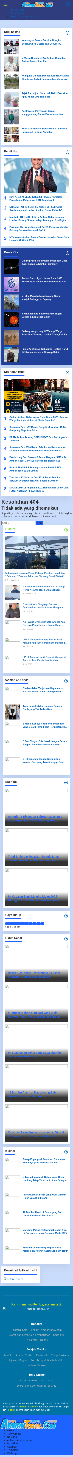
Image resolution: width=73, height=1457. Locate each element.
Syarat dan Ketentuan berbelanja (36, 1385)
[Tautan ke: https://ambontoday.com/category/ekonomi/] (66, 782)
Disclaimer (31, 1339)
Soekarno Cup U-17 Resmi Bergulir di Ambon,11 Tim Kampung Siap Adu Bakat (38, 429)
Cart (42, 1380)
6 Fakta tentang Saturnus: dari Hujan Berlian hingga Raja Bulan (42, 315)
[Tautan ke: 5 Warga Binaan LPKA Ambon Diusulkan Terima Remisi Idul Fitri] (11, 63)
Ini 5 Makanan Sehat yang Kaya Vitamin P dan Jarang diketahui (44, 1196)
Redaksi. (11, 1409)
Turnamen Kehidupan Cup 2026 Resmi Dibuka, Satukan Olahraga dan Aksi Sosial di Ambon (34, 479)
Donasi (44, 1339)
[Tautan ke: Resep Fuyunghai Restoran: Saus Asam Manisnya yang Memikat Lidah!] (12, 1165)
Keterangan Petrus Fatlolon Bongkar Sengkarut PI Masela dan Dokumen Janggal (41, 42)
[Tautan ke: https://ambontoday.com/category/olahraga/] (67, 372)
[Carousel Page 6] (27, 923)
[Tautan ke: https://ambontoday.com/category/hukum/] (66, 530)
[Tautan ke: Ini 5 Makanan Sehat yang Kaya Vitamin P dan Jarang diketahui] (12, 1200)
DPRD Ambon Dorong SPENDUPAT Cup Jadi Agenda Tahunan (38, 439)
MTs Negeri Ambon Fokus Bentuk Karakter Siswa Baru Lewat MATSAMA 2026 (39, 239)
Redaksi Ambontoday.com (46, 1329)
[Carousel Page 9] (38, 923)
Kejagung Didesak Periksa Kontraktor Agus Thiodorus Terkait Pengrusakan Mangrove (45, 77)
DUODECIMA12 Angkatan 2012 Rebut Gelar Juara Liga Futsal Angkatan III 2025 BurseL (38, 489)
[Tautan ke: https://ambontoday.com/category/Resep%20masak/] (66, 1152)
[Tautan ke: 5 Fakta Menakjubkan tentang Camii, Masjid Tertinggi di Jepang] (11, 301)
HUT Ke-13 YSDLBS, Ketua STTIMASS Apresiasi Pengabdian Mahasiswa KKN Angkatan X (35, 198)
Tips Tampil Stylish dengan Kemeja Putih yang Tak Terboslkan (42, 708)
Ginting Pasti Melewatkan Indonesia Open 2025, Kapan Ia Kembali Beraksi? (45, 262)
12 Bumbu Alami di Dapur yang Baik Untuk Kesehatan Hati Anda (43, 1214)
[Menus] (5, 4)
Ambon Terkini (24, 1355)
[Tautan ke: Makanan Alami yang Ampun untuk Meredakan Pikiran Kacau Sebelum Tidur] (12, 1253)
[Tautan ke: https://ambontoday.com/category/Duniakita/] (67, 253)
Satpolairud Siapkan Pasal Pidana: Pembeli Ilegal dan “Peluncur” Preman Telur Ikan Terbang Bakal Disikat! (35, 575)
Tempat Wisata (60, 1355)
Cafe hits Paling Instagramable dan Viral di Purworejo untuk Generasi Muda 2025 (45, 1232)
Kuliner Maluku (36, 1365)
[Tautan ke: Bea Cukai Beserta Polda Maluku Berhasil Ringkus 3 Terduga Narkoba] (11, 134)
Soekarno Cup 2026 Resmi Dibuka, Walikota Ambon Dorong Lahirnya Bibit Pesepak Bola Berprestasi (37, 449)
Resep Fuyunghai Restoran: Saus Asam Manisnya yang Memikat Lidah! (44, 1161)
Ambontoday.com (28, 1406)
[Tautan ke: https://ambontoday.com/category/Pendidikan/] (67, 152)
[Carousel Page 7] (31, 923)
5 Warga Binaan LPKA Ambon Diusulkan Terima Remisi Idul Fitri (44, 60)
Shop (50, 1380)
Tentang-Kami (20, 1329)
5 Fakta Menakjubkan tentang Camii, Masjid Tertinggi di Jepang (41, 298)
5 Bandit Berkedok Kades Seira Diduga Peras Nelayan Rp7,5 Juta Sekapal (44, 588)
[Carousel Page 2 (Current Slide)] (11, 923)
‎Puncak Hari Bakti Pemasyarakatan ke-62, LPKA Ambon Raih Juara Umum (35, 469)
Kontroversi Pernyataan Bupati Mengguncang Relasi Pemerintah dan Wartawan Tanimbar (42, 113)
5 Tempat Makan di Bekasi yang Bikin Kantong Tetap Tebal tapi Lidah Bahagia (44, 1179)
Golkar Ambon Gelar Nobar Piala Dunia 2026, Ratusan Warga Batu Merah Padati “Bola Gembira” (38, 419)
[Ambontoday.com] (37, 4)
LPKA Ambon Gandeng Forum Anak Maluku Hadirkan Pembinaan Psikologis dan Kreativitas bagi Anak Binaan (45, 641)
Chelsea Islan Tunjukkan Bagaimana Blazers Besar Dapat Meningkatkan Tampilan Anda (43, 690)
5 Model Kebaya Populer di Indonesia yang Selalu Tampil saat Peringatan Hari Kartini (45, 725)
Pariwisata (42, 1355)
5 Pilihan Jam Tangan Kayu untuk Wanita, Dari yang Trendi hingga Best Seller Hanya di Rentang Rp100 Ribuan (44, 761)
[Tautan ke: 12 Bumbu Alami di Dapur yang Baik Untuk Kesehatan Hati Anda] (12, 1218)
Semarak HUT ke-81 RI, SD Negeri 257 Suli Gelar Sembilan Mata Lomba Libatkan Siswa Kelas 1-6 (35, 208)
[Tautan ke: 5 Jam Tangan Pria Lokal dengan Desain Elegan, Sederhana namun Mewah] (12, 747)
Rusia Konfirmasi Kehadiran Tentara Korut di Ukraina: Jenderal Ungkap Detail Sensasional (45, 351)
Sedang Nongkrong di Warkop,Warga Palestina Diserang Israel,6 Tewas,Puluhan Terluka (45, 333)
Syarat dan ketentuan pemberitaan (29, 1334)
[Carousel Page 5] (23, 923)
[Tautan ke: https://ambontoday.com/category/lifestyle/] (66, 916)
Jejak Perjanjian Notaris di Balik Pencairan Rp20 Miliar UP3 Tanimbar (45, 95)
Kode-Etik (58, 1334)
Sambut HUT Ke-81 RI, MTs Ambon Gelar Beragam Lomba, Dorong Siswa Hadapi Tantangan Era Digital (37, 219)
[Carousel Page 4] (19, 923)
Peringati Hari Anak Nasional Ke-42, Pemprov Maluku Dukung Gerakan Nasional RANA (38, 229)
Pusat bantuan (28, 1380)
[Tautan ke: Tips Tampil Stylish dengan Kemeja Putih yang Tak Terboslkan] (12, 711)
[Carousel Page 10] (42, 923)
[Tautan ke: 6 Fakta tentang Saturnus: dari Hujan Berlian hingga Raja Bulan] (11, 319)
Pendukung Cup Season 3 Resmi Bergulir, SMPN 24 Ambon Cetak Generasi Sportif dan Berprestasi (37, 459)
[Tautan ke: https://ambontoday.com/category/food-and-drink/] (66, 939)
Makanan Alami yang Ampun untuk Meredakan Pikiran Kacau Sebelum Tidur (45, 1249)
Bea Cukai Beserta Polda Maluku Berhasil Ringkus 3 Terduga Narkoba (44, 130)
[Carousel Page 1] (7, 923)
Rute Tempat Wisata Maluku (47, 1360)
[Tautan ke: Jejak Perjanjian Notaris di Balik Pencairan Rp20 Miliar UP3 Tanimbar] (11, 99)
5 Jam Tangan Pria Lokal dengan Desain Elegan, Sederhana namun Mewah (45, 743)
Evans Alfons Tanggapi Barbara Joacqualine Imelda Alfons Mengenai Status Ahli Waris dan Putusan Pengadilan (43, 606)
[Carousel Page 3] (15, 923)
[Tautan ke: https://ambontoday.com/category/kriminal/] (67, 33)
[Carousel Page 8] (34, 923)
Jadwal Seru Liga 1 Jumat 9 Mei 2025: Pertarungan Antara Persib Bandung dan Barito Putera (44, 280)
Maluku (8, 1355)
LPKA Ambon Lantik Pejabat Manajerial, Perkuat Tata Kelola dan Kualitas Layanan (45, 659)
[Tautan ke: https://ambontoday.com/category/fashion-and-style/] (66, 681)
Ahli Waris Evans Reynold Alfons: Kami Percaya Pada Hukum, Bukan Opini (44, 623)
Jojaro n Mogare (18, 1360)
